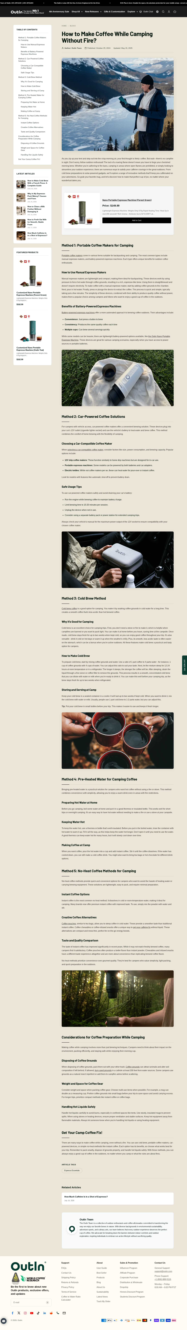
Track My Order (103, 1301)
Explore (131, 12)
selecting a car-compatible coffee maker (85, 450)
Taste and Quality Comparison (33, 132)
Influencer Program (128, 1268)
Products (101, 1277)
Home (64, 26)
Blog (99, 1282)
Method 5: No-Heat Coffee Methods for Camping (32, 117)
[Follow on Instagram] (25, 1313)
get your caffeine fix (141, 927)
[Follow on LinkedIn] (44, 1313)
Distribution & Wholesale (131, 1282)
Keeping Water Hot (28, 107)
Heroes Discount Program (131, 1292)
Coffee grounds (133, 1067)
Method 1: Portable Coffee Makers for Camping (32, 39)
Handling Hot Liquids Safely (32, 155)
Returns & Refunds (69, 1282)
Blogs (73, 26)
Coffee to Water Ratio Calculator (71, 1298)
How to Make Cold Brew (30, 86)
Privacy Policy (67, 1287)
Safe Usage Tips (27, 73)
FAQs (63, 1268)
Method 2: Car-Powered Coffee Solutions (31, 60)
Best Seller (101, 1273)
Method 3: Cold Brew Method (30, 77)
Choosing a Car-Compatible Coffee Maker (32, 67)
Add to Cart (136, 220)
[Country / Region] (157, 11)
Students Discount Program (132, 1297)
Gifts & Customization (114, 12)
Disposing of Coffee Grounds (32, 143)
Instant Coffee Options (30, 123)
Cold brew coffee (69, 608)
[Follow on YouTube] (31, 1313)
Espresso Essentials (72, 1170)
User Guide (102, 1268)
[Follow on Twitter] (18, 1313)
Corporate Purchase (129, 1277)
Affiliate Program (127, 1273)
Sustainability (103, 1292)
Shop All (76, 12)
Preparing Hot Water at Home (33, 102)
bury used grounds (103, 1070)
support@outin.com (163, 1271)
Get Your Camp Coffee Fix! (29, 159)
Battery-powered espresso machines (78, 313)
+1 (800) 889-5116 (163, 1279)
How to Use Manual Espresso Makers (33, 46)
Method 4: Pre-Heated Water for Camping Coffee (31, 96)
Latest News (102, 1297)
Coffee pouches (69, 924)
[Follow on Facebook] (12, 1313)
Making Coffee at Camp (30, 111)
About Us (101, 1287)
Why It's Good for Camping (32, 82)
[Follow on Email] (64, 1313)
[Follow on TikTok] (38, 1313)
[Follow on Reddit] (51, 1313)
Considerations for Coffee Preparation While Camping (29, 137)
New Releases (92, 12)
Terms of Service (68, 1292)
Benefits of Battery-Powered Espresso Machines (32, 52)
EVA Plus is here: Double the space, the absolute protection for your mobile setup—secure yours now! (114, 3)
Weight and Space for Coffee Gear (32, 149)
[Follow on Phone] (57, 1313)
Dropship (124, 1287)
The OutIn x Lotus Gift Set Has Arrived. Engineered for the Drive (34, 3)
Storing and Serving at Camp (32, 91)
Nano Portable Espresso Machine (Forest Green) (126, 200)
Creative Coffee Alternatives (32, 127)
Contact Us (66, 1273)
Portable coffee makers (72, 255)
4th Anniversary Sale (59, 12)
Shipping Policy (68, 1277)
